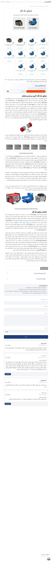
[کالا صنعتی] (48, 2)
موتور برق (11, 253)
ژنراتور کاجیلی (44, 190)
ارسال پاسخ (8, 374)
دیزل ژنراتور (9, 118)
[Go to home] (46, 6)
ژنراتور (13, 100)
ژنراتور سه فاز (28, 79)
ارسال (26, 337)
